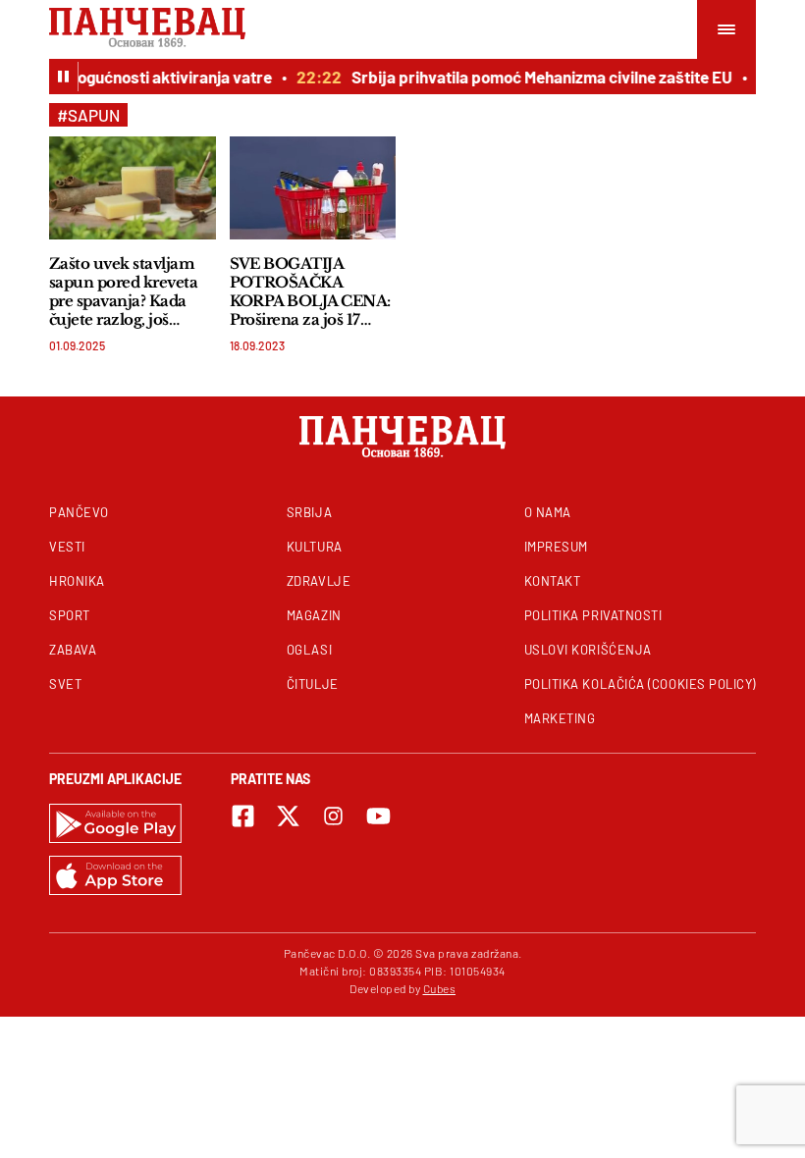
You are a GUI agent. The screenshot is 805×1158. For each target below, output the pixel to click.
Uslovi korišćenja (588, 650)
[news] (132, 187)
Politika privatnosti (593, 615)
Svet (65, 684)
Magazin (314, 615)
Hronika (77, 581)
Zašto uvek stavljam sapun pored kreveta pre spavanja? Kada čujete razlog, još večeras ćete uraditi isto (123, 291)
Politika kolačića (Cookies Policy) (640, 684)
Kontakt (552, 581)
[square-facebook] (243, 816)
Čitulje (313, 684)
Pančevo (79, 512)
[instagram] (333, 816)
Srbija (309, 512)
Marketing (560, 718)
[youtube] (378, 816)
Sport (69, 615)
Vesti (67, 546)
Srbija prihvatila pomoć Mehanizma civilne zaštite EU (536, 76)
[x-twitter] (288, 816)
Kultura (315, 546)
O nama (547, 512)
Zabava (72, 650)
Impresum (556, 546)
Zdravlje (318, 581)
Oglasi (309, 650)
